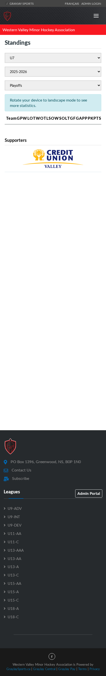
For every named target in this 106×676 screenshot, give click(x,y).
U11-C (13, 541)
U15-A (13, 591)
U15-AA (14, 583)
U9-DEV (14, 525)
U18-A (13, 608)
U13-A (13, 566)
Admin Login (91, 3)
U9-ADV (15, 508)
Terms (82, 669)
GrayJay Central (44, 669)
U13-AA (14, 558)
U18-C (13, 616)
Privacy (94, 669)
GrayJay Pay (66, 669)
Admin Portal (88, 493)
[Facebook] (52, 656)
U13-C (13, 575)
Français (73, 3)
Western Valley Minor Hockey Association (38, 29)
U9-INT (14, 516)
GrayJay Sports (21, 3)
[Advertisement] (53, 229)
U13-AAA (16, 550)
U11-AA (14, 533)
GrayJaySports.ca (18, 669)
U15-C (13, 600)
